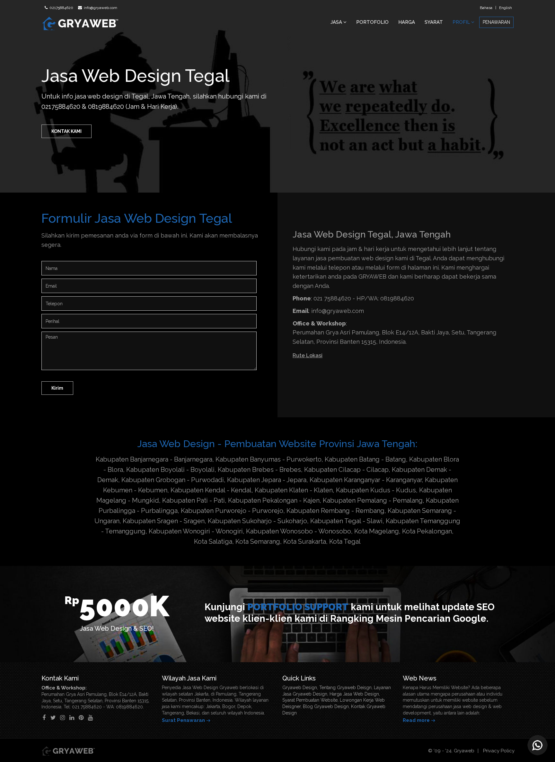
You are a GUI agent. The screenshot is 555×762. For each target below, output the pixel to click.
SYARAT (434, 22)
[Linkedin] (72, 718)
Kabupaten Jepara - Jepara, (267, 480)
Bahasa (486, 7)
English (505, 7)
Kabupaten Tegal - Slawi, (347, 521)
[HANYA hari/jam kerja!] (537, 744)
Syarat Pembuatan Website (310, 700)
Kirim (57, 388)
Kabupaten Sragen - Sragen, (164, 521)
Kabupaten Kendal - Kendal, (212, 490)
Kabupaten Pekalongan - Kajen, (274, 500)
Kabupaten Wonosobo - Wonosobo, (299, 531)
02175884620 (60, 7)
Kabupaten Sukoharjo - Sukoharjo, (258, 521)
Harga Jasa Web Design (354, 694)
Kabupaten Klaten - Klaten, (294, 490)
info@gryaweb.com (100, 7)
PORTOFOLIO (372, 22)
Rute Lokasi (307, 355)
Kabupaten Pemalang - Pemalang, (373, 500)
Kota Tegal (345, 541)
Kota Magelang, (377, 531)
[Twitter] (53, 718)
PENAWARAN (496, 22)
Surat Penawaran (183, 720)
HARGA (406, 22)
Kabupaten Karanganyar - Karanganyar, (366, 480)
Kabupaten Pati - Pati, (194, 500)
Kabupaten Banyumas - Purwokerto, (269, 459)
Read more (416, 720)
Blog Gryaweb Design (326, 706)
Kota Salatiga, (214, 541)
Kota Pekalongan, (428, 531)
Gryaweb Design (299, 687)
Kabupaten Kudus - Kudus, (377, 490)
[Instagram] (62, 718)
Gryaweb (464, 751)
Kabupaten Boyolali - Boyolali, (171, 469)
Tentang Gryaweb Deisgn (345, 687)
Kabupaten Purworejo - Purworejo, (233, 511)
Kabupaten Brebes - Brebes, (260, 469)
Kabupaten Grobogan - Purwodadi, (173, 480)
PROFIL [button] (462, 22)
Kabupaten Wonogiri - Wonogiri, (196, 531)
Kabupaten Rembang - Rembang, (336, 511)
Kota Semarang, (258, 541)
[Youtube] (90, 718)
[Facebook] (44, 718)
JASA (336, 22)
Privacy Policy (499, 751)
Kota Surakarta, (305, 541)
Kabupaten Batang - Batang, (366, 459)
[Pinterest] (81, 718)
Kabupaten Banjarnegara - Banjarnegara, (155, 459)
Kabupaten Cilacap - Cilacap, (347, 469)
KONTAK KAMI (66, 131)
